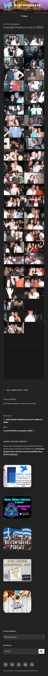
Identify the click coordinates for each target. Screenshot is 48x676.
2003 (8, 390)
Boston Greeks (27, 5)
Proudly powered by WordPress (26, 671)
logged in (17, 404)
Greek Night (17, 390)
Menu (25, 16)
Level (26, 390)
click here (14, 454)
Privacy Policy (8, 671)
